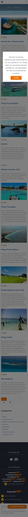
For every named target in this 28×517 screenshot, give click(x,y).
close (16, 78)
